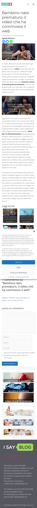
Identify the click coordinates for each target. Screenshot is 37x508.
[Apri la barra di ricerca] (28, 4)
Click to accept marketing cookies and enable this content (18, 105)
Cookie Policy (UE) (10, 459)
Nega (18, 267)
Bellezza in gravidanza (18, 391)
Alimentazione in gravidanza (18, 381)
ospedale (15, 139)
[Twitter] (7, 41)
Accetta (18, 262)
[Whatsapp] (11, 41)
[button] (34, 231)
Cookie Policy (11, 276)
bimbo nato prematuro (15, 123)
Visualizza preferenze (18, 273)
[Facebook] (3, 41)
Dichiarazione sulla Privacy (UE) (14, 456)
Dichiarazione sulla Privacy (22, 276)
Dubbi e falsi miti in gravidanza (18, 401)
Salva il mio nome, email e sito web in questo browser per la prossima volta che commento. (19, 355)
